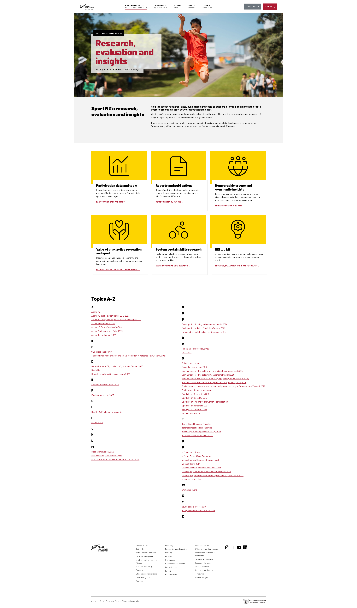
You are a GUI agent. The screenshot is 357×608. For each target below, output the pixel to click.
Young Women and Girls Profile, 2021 (198, 510)
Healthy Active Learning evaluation (107, 411)
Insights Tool (97, 422)
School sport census (191, 363)
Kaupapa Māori (171, 574)
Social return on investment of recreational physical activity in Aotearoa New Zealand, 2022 (223, 386)
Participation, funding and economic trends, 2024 (204, 324)
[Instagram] (227, 546)
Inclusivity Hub (171, 567)
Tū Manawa (199, 574)
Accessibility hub (143, 545)
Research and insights (112, 33)
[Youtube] (239, 546)
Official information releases (206, 549)
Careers (139, 570)
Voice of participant (191, 452)
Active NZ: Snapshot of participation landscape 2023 (116, 319)
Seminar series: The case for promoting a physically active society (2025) (215, 378)
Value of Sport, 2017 (191, 463)
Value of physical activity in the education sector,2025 (206, 471)
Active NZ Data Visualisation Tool (106, 327)
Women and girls (201, 577)
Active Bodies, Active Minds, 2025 (107, 331)
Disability (95, 370)
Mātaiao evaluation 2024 (102, 451)
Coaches (139, 581)
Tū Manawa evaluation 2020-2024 (197, 435)
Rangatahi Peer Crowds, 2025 (195, 348)
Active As (140, 549)
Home (98, 33)
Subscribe (251, 6)
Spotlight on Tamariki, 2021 (194, 409)
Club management (143, 577)
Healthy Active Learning (175, 563)
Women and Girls (189, 489)
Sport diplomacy (202, 566)
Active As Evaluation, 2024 (103, 335)
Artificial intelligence (144, 556)
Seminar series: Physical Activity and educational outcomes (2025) (212, 370)
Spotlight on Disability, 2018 (194, 397)
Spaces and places (203, 563)
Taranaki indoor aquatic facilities (197, 427)
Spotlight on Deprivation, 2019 (195, 394)
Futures (168, 556)
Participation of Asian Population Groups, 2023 (203, 328)
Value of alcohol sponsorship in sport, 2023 (201, 467)
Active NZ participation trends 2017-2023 (110, 315)
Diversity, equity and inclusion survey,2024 (110, 374)
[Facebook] (233, 546)
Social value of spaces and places (197, 390)
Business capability (144, 566)
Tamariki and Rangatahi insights (197, 424)
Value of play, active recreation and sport (200, 460)
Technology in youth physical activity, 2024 (201, 431)
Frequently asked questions (177, 549)
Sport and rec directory (204, 570)
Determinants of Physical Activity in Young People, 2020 (117, 366)
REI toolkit (186, 352)
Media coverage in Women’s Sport (106, 455)
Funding (168, 552)
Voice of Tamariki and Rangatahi (196, 456)
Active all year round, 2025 (103, 323)
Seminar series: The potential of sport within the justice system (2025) (214, 382)
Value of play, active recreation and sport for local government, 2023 (212, 475)
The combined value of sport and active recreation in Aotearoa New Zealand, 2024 (128, 355)
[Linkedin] (245, 546)
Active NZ (96, 311)
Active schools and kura (146, 552)
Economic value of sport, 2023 (105, 384)
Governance (170, 560)
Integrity (168, 571)
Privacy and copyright (130, 601)
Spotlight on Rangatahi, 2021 (195, 405)
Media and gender (202, 545)
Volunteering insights (191, 479)
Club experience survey (101, 351)
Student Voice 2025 (191, 413)
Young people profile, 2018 (194, 506)
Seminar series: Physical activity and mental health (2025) (208, 374)
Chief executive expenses (146, 574)
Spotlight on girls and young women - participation (205, 401)
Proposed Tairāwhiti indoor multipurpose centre (204, 332)
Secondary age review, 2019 (194, 367)
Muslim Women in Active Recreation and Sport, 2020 (115, 459)
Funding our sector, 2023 (102, 395)
